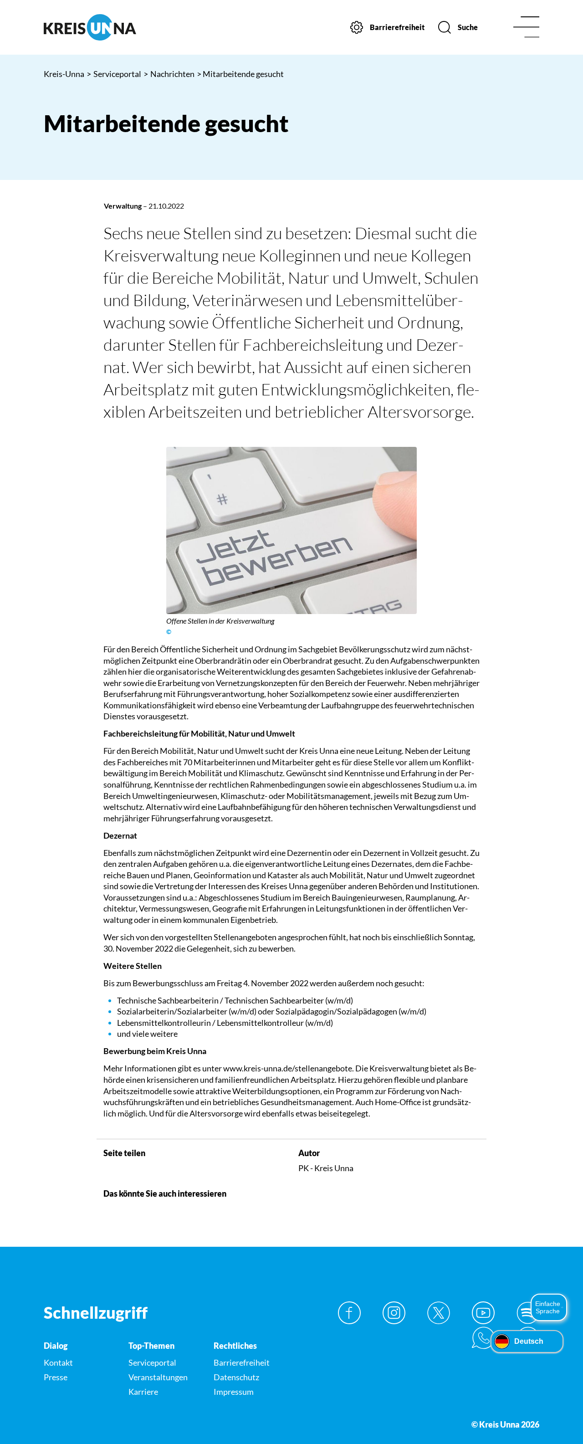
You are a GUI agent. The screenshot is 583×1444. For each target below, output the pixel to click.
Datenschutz (236, 1377)
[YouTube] (483, 1312)
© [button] (168, 631)
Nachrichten (168, 74)
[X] (438, 1312)
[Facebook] (349, 1312)
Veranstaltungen (158, 1377)
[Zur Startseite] (101, 27)
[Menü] (526, 27)
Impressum (234, 1392)
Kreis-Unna (64, 74)
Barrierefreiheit (242, 1362)
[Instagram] (394, 1312)
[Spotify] (528, 1312)
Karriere (143, 1392)
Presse (55, 1377)
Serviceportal (114, 74)
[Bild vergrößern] (291, 530)
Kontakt (58, 1362)
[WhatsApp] (483, 1337)
